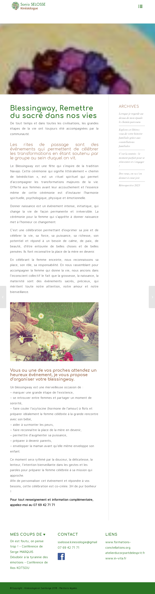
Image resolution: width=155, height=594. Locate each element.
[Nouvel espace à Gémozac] (3, 297)
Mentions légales (68, 588)
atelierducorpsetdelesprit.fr (125, 553)
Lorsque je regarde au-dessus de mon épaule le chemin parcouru (131, 118)
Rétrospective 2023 (129, 185)
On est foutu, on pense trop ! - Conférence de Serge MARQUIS (27, 546)
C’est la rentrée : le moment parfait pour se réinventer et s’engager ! (132, 160)
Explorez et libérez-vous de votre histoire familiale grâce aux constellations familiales (130, 138)
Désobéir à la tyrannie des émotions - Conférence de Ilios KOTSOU (29, 562)
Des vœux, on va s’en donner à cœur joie (130, 175)
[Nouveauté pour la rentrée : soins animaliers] (152, 297)
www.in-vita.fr (116, 558)
